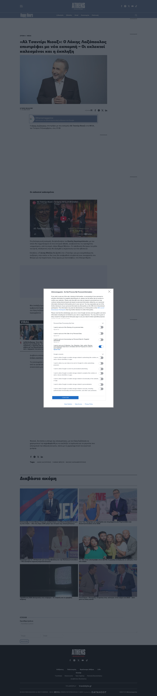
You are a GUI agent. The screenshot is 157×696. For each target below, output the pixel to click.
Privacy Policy (89, 404)
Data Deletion (68, 404)
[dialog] (78, 348)
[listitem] (78, 323)
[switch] (101, 327)
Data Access (78, 404)
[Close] (110, 292)
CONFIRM (65, 397)
